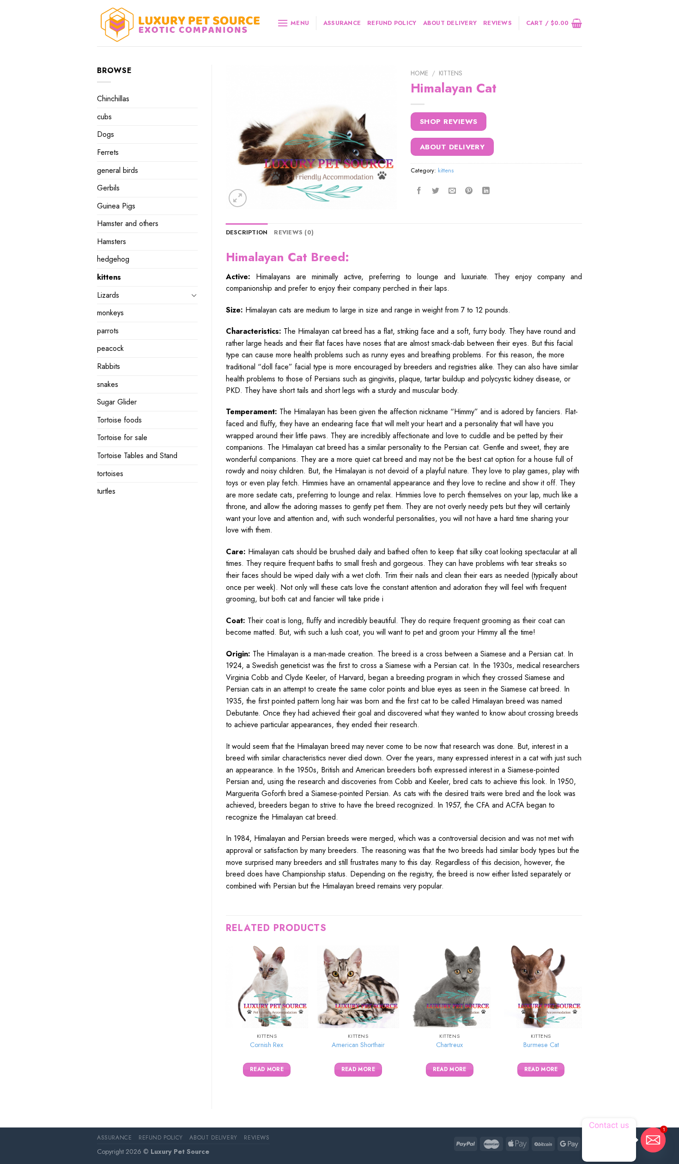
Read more (267, 1069)
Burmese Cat (541, 1045)
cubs (104, 116)
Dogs (105, 134)
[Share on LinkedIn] (485, 191)
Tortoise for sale (122, 437)
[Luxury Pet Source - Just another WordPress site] (180, 23)
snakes (107, 384)
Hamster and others (127, 223)
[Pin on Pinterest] (469, 191)
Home (419, 73)
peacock (110, 348)
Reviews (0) (294, 232)
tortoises (110, 473)
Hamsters (111, 241)
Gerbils (108, 188)
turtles (106, 491)
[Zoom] (238, 198)
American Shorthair (358, 1045)
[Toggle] (194, 294)
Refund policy (391, 22)
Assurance (342, 22)
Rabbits (108, 366)
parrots (108, 330)
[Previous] (226, 1019)
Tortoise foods (119, 420)
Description (247, 232)
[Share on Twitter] (435, 191)
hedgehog (113, 259)
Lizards (108, 295)
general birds (117, 170)
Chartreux (449, 1045)
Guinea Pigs (116, 206)
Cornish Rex (266, 1045)
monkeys (110, 312)
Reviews (497, 22)
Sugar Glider (117, 402)
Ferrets (108, 152)
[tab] (247, 232)
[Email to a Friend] (452, 191)
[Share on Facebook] (419, 191)
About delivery (450, 22)
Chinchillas (113, 98)
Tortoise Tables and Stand (137, 455)
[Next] (581, 1019)
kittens (109, 277)
